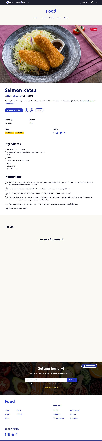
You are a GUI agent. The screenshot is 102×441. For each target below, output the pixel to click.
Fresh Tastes (9, 103)
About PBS (56, 414)
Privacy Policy (45, 383)
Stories (66, 18)
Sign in (84, 2)
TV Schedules (74, 410)
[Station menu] (28, 2)
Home (35, 18)
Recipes (43, 18)
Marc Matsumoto (14, 96)
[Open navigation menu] (96, 2)
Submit (72, 380)
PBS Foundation (58, 418)
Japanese (9, 133)
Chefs (59, 18)
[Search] (92, 2)
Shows (51, 18)
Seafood (19, 133)
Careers (73, 414)
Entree (31, 123)
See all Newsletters (51, 388)
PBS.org (55, 410)
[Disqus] (51, 269)
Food (51, 11)
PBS (9, 2)
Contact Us (74, 418)
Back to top (90, 366)
